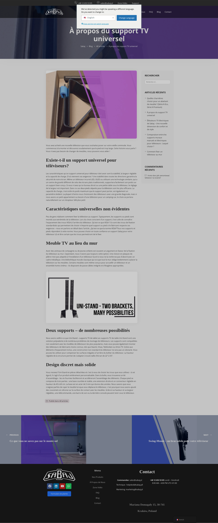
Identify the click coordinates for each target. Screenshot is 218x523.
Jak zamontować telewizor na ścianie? (157, 176)
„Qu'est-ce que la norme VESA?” (103, 228)
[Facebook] (50, 486)
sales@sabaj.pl (106, 3)
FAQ (151, 12)
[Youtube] (62, 486)
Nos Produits (97, 477)
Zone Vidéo (122, 3)
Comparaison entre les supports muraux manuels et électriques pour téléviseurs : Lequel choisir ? (157, 140)
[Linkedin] (56, 486)
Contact (168, 12)
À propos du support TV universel (157, 114)
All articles (63, 401)
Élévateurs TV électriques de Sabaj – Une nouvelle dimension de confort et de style (158, 125)
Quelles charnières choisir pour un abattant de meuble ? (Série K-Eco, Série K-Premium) (157, 102)
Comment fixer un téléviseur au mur (154, 153)
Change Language (127, 17)
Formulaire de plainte (59, 494)
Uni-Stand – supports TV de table (83, 338)
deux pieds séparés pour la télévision (96, 188)
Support (135, 3)
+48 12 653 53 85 (85, 3)
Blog (159, 12)
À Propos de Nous (97, 482)
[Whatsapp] (68, 486)
